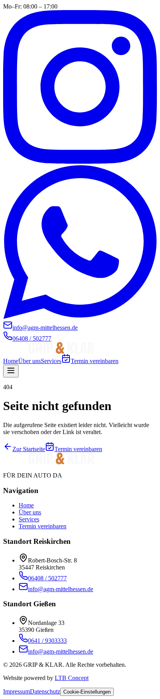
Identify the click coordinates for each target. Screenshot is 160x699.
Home (10, 361)
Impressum (16, 691)
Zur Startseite (28, 449)
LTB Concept (72, 678)
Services (51, 361)
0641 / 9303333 (47, 640)
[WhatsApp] (80, 316)
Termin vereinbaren (94, 361)
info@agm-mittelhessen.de (60, 589)
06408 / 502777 (47, 578)
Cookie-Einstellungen (87, 692)
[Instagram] (80, 161)
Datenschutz (45, 691)
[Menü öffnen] (11, 371)
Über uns (29, 361)
